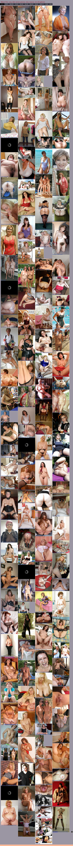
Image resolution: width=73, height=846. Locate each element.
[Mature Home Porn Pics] (39, 81)
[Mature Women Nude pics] (39, 252)
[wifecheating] (39, 740)
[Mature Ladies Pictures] (5, 416)
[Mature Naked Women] (23, 607)
